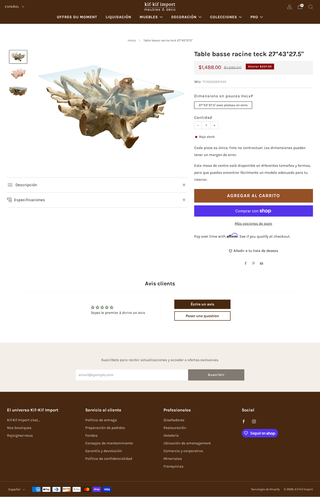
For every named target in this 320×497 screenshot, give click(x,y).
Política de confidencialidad (108, 459)
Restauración (175, 428)
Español (12, 6)
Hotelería (171, 435)
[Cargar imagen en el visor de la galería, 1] (18, 57)
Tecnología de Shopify (265, 489)
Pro (254, 17)
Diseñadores (174, 420)
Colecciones (223, 17)
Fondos (91, 435)
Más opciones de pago (253, 223)
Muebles (149, 17)
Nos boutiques (19, 428)
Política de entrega (101, 420)
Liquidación (118, 17)
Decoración (184, 17)
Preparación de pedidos (105, 428)
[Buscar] (310, 6)
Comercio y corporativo (183, 451)
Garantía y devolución (103, 451)
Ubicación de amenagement (187, 443)
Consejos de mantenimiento (109, 443)
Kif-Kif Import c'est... (23, 420)
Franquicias (173, 466)
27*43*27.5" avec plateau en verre (223, 105)
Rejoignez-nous (20, 435)
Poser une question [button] (202, 316)
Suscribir (216, 375)
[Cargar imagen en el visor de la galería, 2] (18, 74)
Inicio (132, 40)
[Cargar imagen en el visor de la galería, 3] (18, 91)
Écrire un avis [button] (202, 304)
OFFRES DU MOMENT (77, 17)
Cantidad (203, 117)
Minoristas (173, 459)
